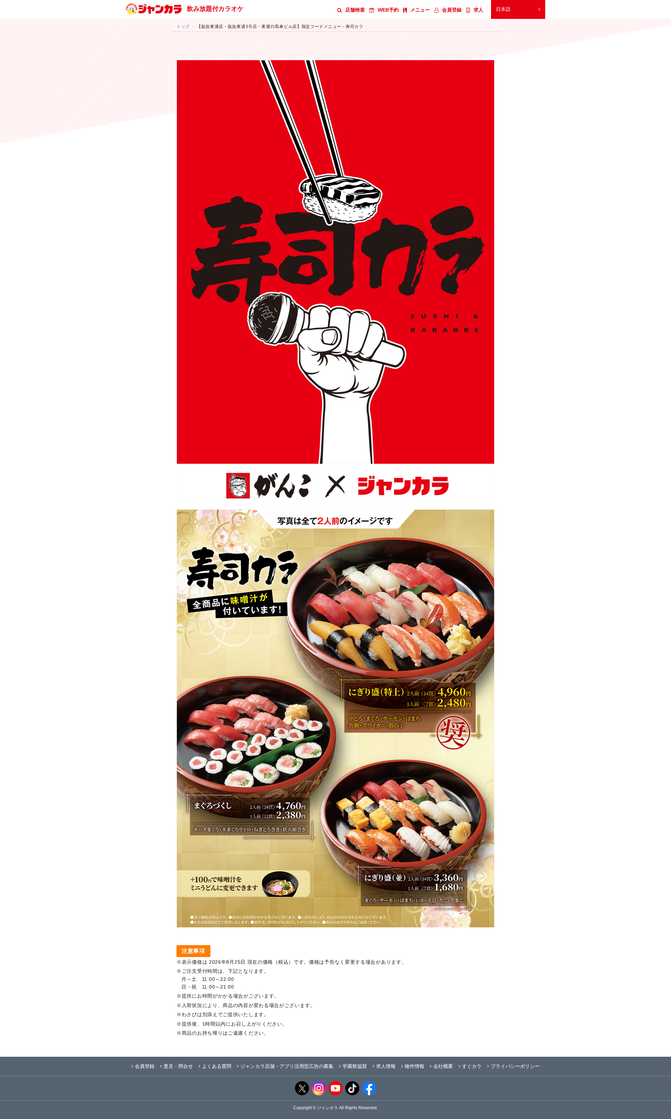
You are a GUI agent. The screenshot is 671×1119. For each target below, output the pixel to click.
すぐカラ (472, 1066)
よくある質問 (216, 1066)
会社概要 (443, 1066)
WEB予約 (388, 10)
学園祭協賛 (354, 1066)
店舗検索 (355, 10)
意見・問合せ (178, 1066)
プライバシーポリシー (515, 1066)
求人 (478, 10)
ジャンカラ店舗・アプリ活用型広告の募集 (286, 1066)
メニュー (420, 10)
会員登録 (452, 10)
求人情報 (386, 1066)
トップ (183, 26)
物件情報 (414, 1066)
